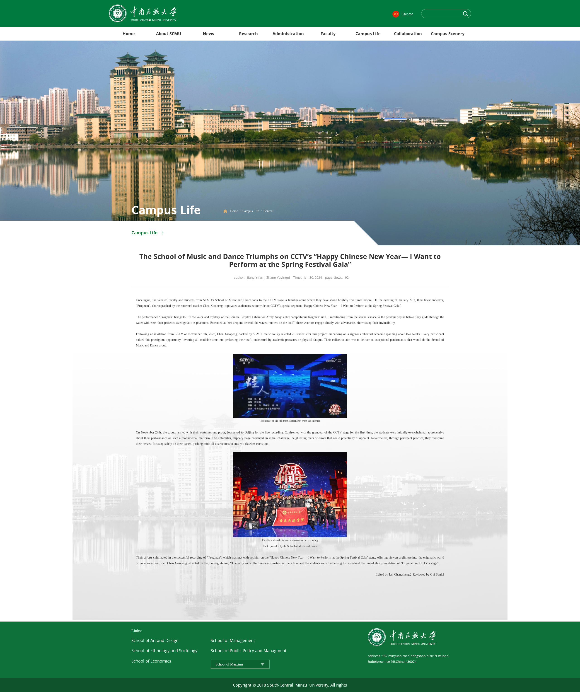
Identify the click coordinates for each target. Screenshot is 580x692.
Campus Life (368, 33)
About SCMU (168, 33)
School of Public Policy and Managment (248, 650)
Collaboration (408, 33)
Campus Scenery (447, 33)
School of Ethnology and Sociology (164, 650)
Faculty (328, 33)
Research (248, 33)
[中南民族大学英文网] (142, 13)
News (208, 33)
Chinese (407, 14)
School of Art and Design (155, 640)
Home (129, 33)
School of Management (233, 640)
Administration (288, 33)
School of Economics (151, 661)
